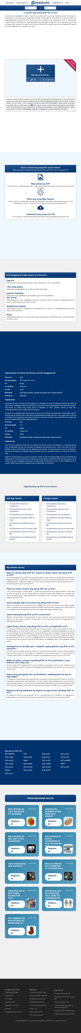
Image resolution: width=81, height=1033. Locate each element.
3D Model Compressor (37, 1002)
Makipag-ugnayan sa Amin (13, 1012)
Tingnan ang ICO (56, 437)
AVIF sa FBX (9, 757)
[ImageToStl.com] (40, 3)
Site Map (8, 1008)
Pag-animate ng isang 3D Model (64, 1014)
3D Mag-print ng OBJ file (62, 993)
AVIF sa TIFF (65, 757)
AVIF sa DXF (28, 757)
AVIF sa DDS (28, 770)
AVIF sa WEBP (65, 760)
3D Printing (8, 999)
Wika (66, 3)
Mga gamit (9, 3)
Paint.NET (23, 395)
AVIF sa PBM (46, 763)
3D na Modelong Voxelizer (38, 1005)
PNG (12, 463)
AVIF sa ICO (46, 757)
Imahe (22, 383)
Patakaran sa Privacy (12, 1005)
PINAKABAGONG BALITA (40, 798)
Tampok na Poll (10, 1002)
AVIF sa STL (9, 767)
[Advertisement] (22, 42)
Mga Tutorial (9, 995)
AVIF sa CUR (28, 767)
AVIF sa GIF (46, 754)
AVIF (20, 16)
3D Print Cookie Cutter (61, 1002)
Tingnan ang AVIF (56, 392)
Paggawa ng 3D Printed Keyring (64, 1010)
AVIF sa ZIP (9, 773)
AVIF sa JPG (46, 760)
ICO (25, 16)
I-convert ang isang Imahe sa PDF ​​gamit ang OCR (63, 1006)
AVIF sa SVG (65, 767)
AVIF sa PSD (46, 770)
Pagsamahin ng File (36, 1012)
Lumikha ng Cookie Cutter (42, 392)
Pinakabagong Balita (11, 992)
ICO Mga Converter (26, 437)
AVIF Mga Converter (26, 392)
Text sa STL (33, 1008)
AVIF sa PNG (46, 767)
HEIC (25, 409)
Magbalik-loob (57, 3)
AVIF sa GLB (9, 760)
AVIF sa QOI (65, 754)
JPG (68, 413)
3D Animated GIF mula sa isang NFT (64, 998)
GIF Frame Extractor (36, 1015)
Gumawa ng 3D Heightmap (38, 995)
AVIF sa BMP (28, 763)
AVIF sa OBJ (9, 763)
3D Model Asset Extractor (38, 999)
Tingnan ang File (21, 3)
